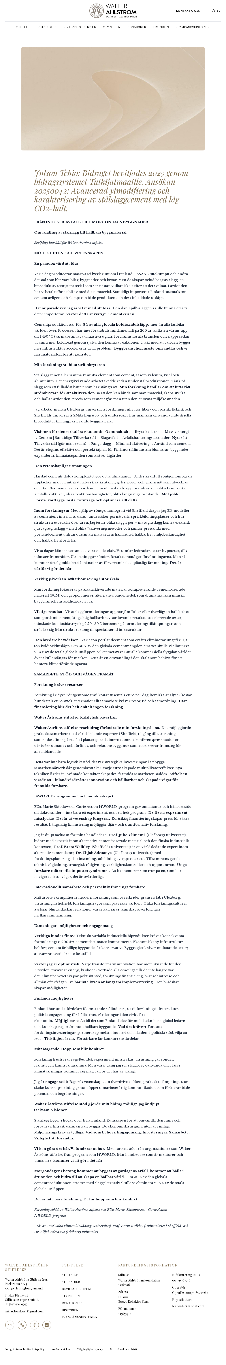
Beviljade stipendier (79, 27)
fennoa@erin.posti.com (188, 1306)
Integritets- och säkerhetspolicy (24, 1349)
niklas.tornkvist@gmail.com (24, 1311)
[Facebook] (34, 1325)
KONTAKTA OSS (188, 11)
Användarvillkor (60, 1349)
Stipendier (47, 27)
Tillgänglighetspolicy (90, 1349)
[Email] (9, 1325)
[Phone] (22, 1325)
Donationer (137, 27)
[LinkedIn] (46, 1325)
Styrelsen (111, 27)
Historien (161, 27)
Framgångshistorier (193, 27)
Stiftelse (23, 27)
